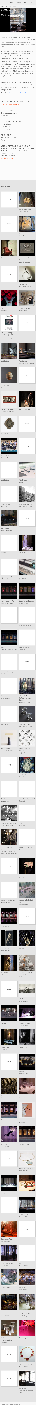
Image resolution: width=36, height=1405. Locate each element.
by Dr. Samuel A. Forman (8, 339)
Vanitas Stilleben (6, 1287)
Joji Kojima (4, 310)
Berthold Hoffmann (6, 530)
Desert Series (5, 385)
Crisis (2, 1215)
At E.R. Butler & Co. (7, 750)
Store (25, 2)
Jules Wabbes (5, 1047)
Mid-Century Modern (25, 286)
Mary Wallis (22, 579)
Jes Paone (3, 387)
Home (11, 2)
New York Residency (6, 260)
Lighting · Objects (24, 1023)
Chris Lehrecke (5, 1120)
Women (21, 1071)
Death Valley (5, 1096)
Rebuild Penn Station (25, 625)
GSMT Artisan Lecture (25, 506)
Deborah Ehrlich (23, 603)
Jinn (2, 308)
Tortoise (3, 799)
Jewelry (21, 482)
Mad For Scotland (24, 1215)
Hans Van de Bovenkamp (8, 823)
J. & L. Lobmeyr (23, 211)
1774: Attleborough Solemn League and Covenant (7, 335)
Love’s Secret (23, 1047)
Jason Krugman (5, 674)
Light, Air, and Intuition (26, 601)
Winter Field (23, 1388)
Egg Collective (5, 748)
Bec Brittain (4, 973)
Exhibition (22, 1122)
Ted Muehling (5, 361)
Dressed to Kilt (23, 1217)
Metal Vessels (5, 528)
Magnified (22, 577)
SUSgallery (22, 236)
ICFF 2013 (4, 975)
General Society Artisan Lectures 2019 (21, 93)
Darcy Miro (4, 1098)
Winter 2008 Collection (26, 1364)
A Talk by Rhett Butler (25, 262)
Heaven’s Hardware (7, 409)
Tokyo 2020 (4, 434)
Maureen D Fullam (24, 702)
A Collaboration (23, 904)
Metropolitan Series (25, 209)
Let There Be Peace (24, 775)
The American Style (25, 1120)
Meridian (3, 553)
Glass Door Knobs (24, 724)
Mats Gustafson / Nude (8, 601)
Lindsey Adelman (24, 977)
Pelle (2, 647)
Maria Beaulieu (5, 698)
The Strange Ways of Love (27, 1338)
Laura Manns (5, 926)
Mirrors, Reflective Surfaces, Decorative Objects (25, 698)
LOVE (21, 999)
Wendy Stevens (5, 1193)
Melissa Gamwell (5, 902)
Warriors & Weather (7, 504)
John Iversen (23, 480)
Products (18, 2)
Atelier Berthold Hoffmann (10, 104)
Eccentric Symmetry (7, 672)
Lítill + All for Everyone (26, 1193)
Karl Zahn (4, 506)
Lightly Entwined (24, 308)
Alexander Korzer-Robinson (26, 363)
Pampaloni (4, 1023)
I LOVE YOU (5, 948)
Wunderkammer (24, 361)
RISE (20, 823)
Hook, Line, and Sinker (26, 1168)
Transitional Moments (25, 504)
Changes (3, 696)
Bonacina (3, 258)
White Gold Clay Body (26, 553)
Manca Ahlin (23, 310)
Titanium (22, 234)
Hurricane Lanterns (25, 1096)
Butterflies (22, 1287)
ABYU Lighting (5, 1146)
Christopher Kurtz (6, 555)
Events (2, 6)
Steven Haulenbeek (25, 409)
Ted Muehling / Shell (7, 603)
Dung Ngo (22, 753)
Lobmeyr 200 (23, 284)
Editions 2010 (4, 1049)
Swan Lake (4, 1144)
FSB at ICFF (4, 1316)
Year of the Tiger (5, 1241)
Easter (21, 1312)
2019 (7, 6)
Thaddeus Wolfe (23, 1025)
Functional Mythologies (8, 900)
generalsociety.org (7, 159)
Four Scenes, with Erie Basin (9, 649)
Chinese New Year (6, 1239)
